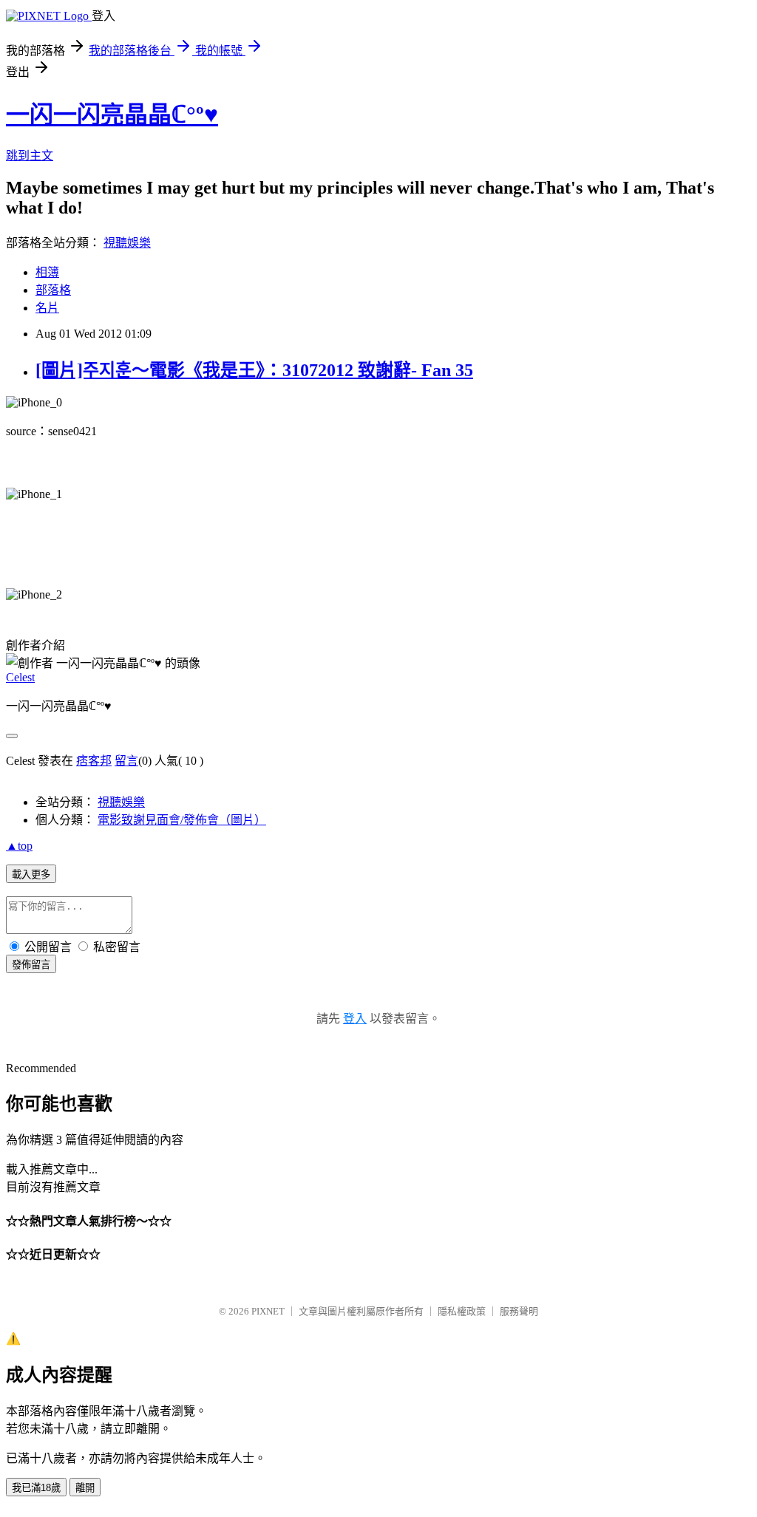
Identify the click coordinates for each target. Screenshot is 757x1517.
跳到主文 (29, 155)
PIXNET (268, 1311)
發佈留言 (31, 964)
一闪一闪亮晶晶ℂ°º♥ (112, 114)
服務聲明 (519, 1311)
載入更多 (31, 874)
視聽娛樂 (127, 242)
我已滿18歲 (36, 1487)
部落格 (53, 290)
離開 (85, 1487)
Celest (20, 677)
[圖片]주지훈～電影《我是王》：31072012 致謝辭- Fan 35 (254, 370)
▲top (19, 845)
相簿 (47, 272)
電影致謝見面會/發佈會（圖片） (182, 820)
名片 (47, 307)
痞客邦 (94, 760)
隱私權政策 (462, 1311)
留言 (126, 760)
